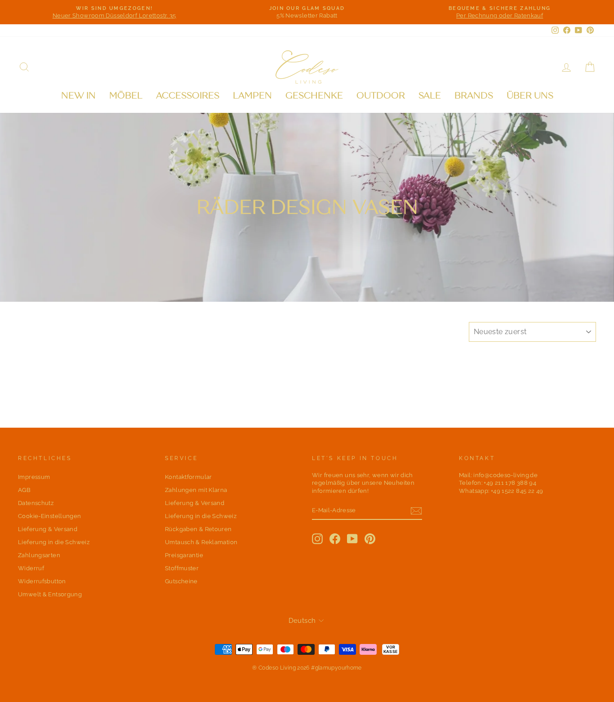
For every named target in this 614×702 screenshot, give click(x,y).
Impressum (34, 477)
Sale (429, 95)
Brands (473, 95)
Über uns (530, 95)
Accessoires (187, 95)
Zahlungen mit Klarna (196, 490)
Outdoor (380, 95)
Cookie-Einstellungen (49, 516)
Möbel (125, 95)
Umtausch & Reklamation (201, 542)
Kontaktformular (188, 477)
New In (78, 95)
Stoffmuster (182, 568)
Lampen (252, 95)
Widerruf (31, 568)
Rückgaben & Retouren (198, 529)
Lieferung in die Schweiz (53, 542)
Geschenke (314, 95)
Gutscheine (181, 581)
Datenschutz (35, 503)
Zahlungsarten (39, 555)
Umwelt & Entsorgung (50, 594)
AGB (24, 490)
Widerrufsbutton (42, 581)
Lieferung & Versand (47, 529)
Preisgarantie (184, 555)
